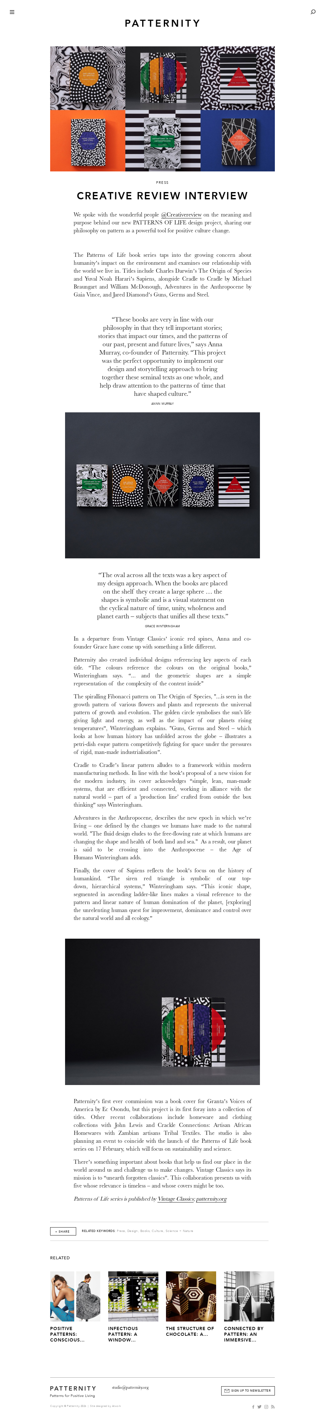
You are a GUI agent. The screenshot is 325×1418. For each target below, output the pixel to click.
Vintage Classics (175, 1198)
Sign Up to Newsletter (251, 1391)
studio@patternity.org (130, 1387)
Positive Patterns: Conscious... (67, 1334)
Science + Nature (180, 1231)
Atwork (116, 1406)
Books (145, 1231)
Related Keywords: (99, 1231)
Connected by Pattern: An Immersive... (244, 1334)
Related (60, 1258)
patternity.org (211, 1198)
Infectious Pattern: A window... (123, 1334)
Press (121, 1231)
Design (132, 1231)
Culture (157, 1231)
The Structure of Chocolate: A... (190, 1331)
